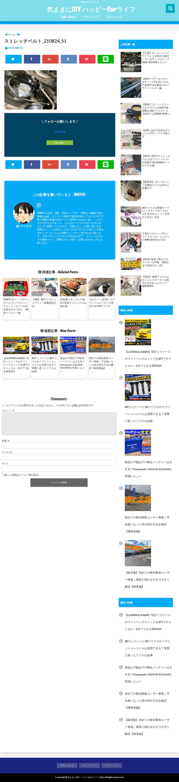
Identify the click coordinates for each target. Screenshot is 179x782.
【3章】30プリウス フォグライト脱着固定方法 (44, 302)
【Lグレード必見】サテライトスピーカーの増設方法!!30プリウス (102, 302)
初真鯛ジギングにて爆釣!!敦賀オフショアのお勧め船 (73, 302)
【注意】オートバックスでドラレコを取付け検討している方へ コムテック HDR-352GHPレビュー (156, 58)
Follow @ (60, 131)
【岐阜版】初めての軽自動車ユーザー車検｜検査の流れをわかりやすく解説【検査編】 (147, 726)
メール (7, 452)
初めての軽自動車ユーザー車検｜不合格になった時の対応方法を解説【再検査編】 (101, 363)
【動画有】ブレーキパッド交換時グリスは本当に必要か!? (155, 184)
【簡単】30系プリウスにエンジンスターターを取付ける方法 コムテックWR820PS (155, 281)
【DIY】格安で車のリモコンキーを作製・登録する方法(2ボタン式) (155, 262)
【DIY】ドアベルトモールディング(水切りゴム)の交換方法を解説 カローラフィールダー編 (156, 83)
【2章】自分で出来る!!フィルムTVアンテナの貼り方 (156, 133)
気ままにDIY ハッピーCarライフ (91, 9)
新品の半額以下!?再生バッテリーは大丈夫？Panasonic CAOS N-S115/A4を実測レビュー (72, 364)
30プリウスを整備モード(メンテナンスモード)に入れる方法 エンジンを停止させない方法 (156, 212)
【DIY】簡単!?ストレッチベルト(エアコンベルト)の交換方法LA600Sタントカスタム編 (156, 161)
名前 (6, 440)
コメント (8, 410)
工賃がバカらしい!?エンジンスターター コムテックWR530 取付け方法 (156, 236)
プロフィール (114, 16)
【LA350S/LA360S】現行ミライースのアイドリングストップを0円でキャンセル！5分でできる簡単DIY (16, 365)
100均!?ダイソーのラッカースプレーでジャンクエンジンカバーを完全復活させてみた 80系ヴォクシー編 (16, 306)
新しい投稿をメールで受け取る (22, 474)
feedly (60, 142)
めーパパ (23, 226)
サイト (5, 463)
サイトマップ (91, 16)
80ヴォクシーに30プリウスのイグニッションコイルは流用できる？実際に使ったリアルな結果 (44, 365)
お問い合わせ (68, 16)
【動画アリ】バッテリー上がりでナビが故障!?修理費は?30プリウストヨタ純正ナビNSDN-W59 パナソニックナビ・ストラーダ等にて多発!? (156, 109)
